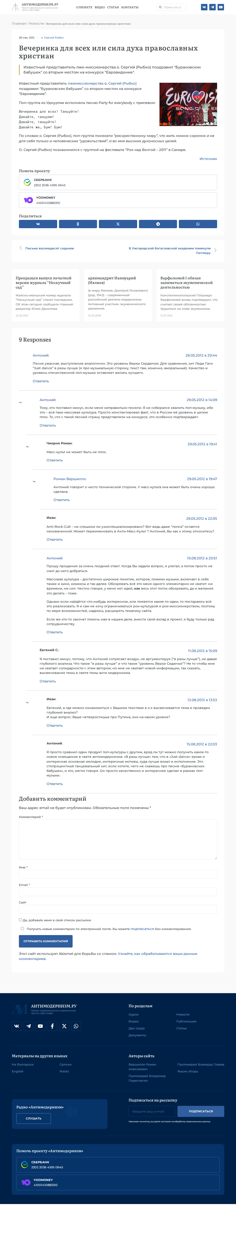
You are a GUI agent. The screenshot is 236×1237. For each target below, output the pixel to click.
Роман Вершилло (69, 479)
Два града (137, 1028)
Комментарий (31, 816)
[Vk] (204, 7)
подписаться (142, 929)
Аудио (134, 1014)
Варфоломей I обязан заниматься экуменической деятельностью (186, 282)
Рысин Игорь (187, 1071)
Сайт (22, 902)
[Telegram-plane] (212, 7)
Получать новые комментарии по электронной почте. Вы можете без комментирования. (109, 929)
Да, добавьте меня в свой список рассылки (56, 920)
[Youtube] (221, 7)
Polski (64, 1071)
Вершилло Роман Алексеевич (142, 1067)
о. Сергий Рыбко (52, 37)
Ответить (41, 381)
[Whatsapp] (76, 1026)
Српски (65, 1064)
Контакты (130, 7)
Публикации (186, 1021)
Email (24, 884)
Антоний (40, 355)
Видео (100, 7)
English (18, 1071)
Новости (36, 23)
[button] (38, 224)
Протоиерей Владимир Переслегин (147, 1078)
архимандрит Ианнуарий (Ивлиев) (112, 280)
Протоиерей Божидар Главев (200, 1064)
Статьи (113, 7)
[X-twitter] (64, 1026)
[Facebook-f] (52, 1026)
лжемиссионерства (85, 83)
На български (23, 1064)
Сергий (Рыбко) (122, 83)
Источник (208, 158)
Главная (19, 23)
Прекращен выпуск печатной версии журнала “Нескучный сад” (43, 282)
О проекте (84, 7)
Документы (137, 1035)
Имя (23, 867)
